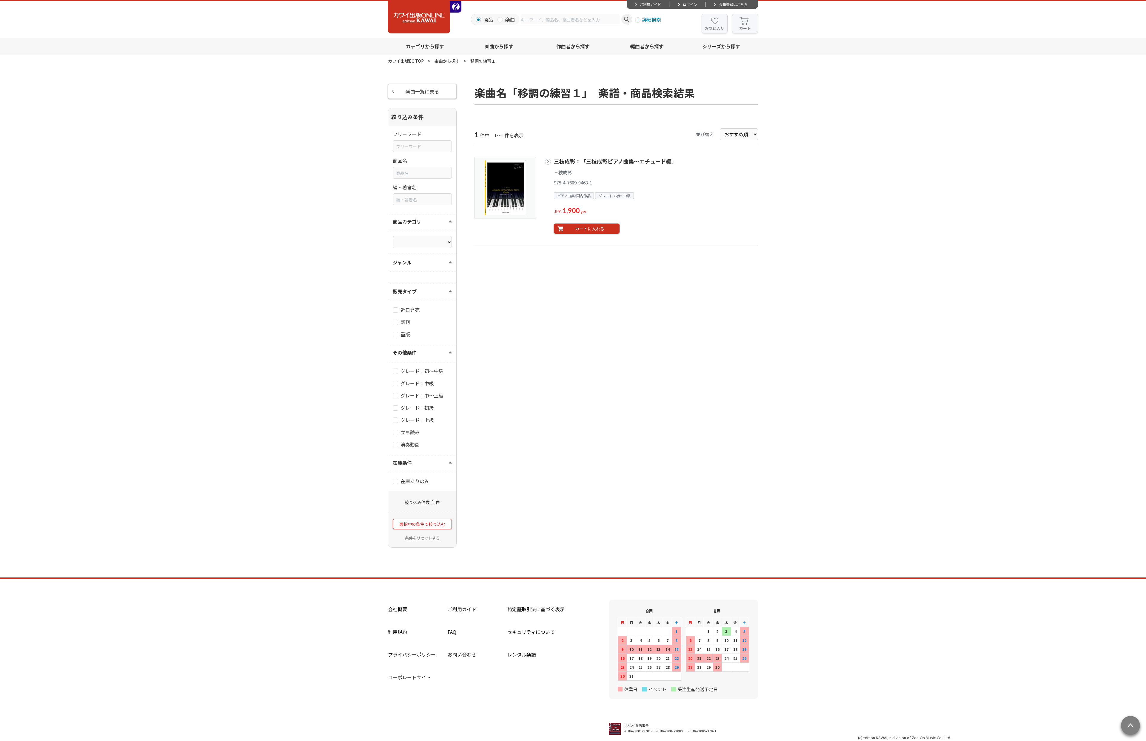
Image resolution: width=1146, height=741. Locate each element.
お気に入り (714, 28)
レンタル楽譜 (521, 654)
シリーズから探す (721, 46)
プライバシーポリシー (412, 654)
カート (745, 28)
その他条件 (405, 352)
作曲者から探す (573, 46)
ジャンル (402, 262)
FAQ (452, 631)
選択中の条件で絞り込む (422, 524)
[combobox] (570, 19)
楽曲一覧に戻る (422, 91)
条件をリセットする (422, 538)
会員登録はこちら (733, 4)
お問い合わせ (462, 654)
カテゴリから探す (425, 46)
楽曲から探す (499, 46)
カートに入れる (589, 229)
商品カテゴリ (407, 221)
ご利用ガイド (650, 4)
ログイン (690, 4)
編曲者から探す (647, 46)
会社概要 (397, 609)
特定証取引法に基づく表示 (536, 609)
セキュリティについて (531, 631)
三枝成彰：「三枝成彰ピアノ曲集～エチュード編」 (615, 161)
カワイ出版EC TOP (406, 61)
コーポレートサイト (409, 677)
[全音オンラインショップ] (455, 7)
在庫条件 (402, 462)
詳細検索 (651, 19)
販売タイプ (405, 291)
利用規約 (397, 631)
